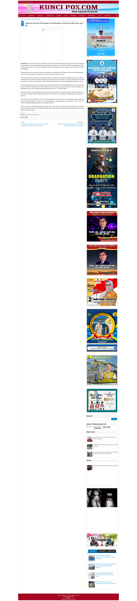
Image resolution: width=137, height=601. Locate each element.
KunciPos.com (61, 595)
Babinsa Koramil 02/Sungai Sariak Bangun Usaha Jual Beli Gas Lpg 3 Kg (54, 24)
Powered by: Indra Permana (68, 599)
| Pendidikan (82, 15)
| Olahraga (73, 15)
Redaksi (68, 597)
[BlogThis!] (23, 117)
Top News (92, 551)
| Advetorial (31, 15)
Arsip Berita (102, 551)
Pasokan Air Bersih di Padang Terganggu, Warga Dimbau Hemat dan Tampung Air (105, 557)
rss (116, 2)
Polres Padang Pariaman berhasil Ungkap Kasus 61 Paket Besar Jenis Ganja (105, 574)
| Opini (65, 15)
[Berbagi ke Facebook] (27, 117)
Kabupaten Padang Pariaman (31, 114)
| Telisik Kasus (49, 15)
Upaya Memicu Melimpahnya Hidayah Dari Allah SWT (106, 465)
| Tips (99, 15)
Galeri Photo (111, 551)
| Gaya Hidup (107, 15)
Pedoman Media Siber (68, 596)
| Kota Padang (91, 15)
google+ (114, 2)
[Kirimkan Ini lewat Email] (21, 117)
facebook (112, 2)
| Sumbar (59, 15)
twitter (109, 2)
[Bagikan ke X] (25, 117)
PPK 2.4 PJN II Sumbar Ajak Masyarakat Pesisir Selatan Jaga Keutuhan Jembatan (106, 566)
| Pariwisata (40, 15)
